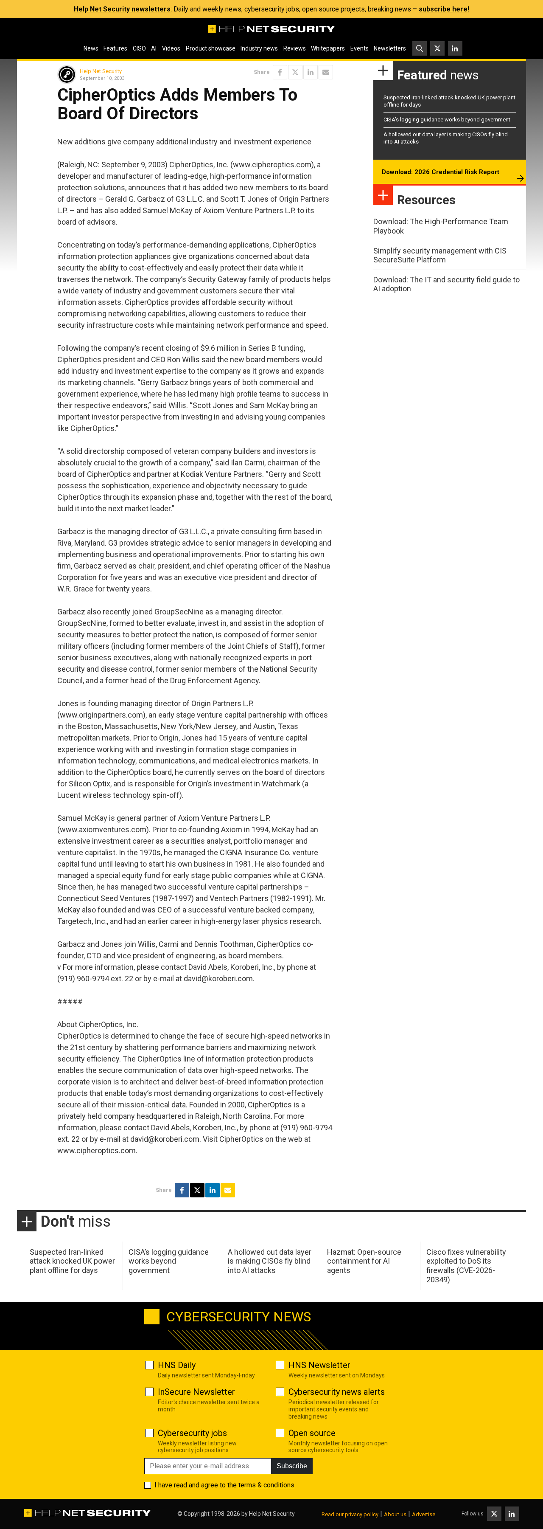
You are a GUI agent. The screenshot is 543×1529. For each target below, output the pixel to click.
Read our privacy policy (350, 1514)
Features (115, 48)
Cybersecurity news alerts (336, 1392)
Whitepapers (328, 48)
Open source (312, 1433)
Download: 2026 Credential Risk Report (440, 172)
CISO (139, 48)
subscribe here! (444, 9)
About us (395, 1514)
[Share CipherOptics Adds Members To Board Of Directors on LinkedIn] (310, 72)
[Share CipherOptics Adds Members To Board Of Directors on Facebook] (280, 72)
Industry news (259, 48)
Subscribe (292, 1466)
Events (359, 48)
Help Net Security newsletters (122, 9)
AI (154, 48)
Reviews (294, 48)
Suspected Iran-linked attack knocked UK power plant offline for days (72, 1261)
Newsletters (390, 48)
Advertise (423, 1514)
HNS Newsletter (319, 1365)
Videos (171, 48)
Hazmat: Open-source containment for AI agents (364, 1261)
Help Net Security (101, 71)
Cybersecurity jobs (192, 1433)
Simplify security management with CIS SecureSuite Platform (440, 255)
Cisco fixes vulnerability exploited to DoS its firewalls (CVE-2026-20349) (466, 1265)
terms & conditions (266, 1485)
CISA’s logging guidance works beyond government (446, 119)
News (91, 48)
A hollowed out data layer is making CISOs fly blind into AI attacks (269, 1261)
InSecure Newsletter (196, 1392)
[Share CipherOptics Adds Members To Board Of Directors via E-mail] (326, 72)
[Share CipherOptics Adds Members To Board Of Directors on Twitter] (295, 72)
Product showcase (210, 48)
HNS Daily (177, 1365)
